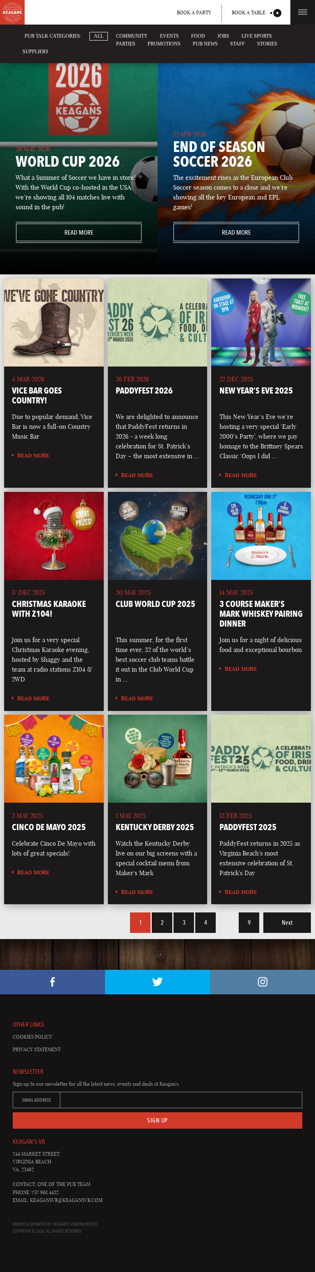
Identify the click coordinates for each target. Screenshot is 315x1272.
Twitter (157, 982)
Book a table (248, 12)
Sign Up (157, 1120)
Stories (267, 44)
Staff (237, 44)
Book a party (194, 12)
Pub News (205, 44)
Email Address (36, 1100)
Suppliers (35, 51)
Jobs (223, 36)
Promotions (164, 44)
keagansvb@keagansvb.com (66, 1200)
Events (169, 36)
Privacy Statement (37, 1049)
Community (132, 36)
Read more (54, 232)
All (98, 36)
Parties (125, 44)
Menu (302, 12)
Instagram (262, 982)
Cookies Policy (32, 1037)
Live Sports (257, 36)
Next (287, 922)
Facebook (52, 982)
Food (198, 36)
